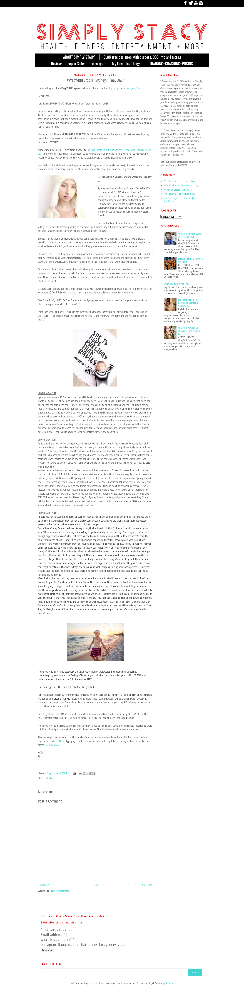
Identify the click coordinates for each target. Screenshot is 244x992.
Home (95, 884)
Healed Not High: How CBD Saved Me (190, 260)
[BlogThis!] (84, 773)
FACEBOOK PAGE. (52, 745)
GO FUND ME (59, 741)
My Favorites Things (126, 63)
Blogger (169, 983)
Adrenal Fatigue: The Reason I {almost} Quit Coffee (181, 199)
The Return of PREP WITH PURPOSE (179, 193)
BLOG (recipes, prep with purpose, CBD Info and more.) (142, 57)
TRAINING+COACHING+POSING (171, 63)
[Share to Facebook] (91, 773)
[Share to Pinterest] (94, 773)
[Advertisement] (171, 369)
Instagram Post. (133, 88)
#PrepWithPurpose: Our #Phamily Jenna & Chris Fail (189, 330)
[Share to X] (87, 773)
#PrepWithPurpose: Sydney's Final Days (181, 185)
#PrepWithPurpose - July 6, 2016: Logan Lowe (189, 235)
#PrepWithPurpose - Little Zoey (177, 189)
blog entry (113, 88)
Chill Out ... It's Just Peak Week (177, 283)
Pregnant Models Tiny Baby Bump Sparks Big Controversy (188, 302)
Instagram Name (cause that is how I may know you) (83, 944)
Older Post (147, 884)
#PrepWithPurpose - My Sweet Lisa (179, 181)
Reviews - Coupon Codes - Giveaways (77, 63)
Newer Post (44, 884)
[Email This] (80, 773)
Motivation (49, 778)
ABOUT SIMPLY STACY (79, 57)
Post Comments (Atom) (60, 890)
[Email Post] (74, 773)
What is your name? (58, 939)
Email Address (53, 934)
